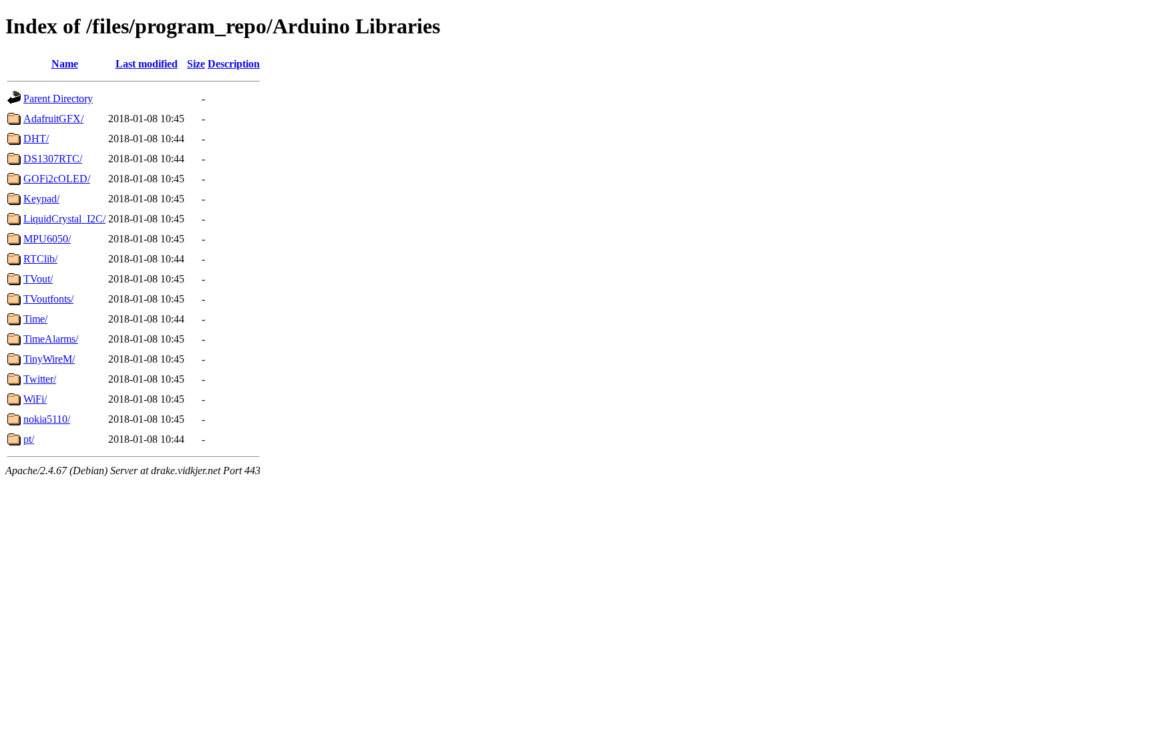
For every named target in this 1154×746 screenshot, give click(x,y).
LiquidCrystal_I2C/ (64, 218)
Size (196, 63)
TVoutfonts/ (48, 299)
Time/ (35, 319)
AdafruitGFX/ (53, 118)
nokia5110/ (46, 419)
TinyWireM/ (49, 359)
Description (234, 63)
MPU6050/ (47, 238)
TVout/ (38, 279)
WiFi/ (35, 399)
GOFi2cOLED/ (56, 178)
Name (64, 63)
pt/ (28, 439)
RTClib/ (40, 258)
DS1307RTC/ (52, 158)
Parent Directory (58, 98)
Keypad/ (41, 198)
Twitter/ (39, 379)
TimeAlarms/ (50, 339)
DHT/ (36, 138)
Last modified (147, 63)
